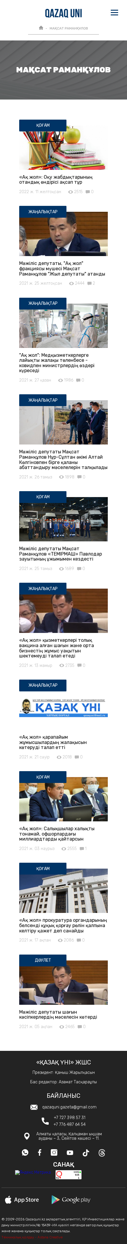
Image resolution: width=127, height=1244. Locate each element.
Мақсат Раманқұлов (69, 28)
